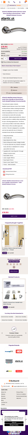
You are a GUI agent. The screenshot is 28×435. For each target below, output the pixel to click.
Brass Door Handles (7, 320)
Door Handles (21, 8)
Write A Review (14, 271)
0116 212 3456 (6, 386)
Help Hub (18, 398)
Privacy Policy (19, 392)
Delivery (15, 87)
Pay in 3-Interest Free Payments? (11, 62)
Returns (15, 90)
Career (3, 404)
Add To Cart (14, 216)
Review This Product (22, 49)
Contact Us (4, 402)
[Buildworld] (4, 2)
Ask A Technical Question (15, 93)
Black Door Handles (21, 317)
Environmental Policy (21, 396)
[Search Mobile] (8, 2)
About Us (3, 392)
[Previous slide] (2, 238)
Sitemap (3, 398)
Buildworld (3, 8)
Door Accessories (11, 8)
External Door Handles (7, 317)
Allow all (14, 422)
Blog (2, 400)
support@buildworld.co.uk (20, 386)
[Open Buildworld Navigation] (1, 2)
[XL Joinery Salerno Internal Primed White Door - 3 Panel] (13, 236)
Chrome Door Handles (21, 320)
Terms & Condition (21, 394)
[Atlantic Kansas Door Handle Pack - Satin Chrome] (14, 290)
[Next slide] (26, 238)
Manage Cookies (14, 425)
